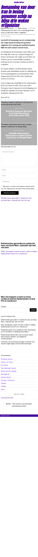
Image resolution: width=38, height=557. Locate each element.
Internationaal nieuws (7, 28)
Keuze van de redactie (8, 371)
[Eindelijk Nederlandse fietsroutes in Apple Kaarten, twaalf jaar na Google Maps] (19, 134)
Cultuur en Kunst (7, 362)
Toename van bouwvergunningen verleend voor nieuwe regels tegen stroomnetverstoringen (18, 343)
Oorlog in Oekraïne (7, 380)
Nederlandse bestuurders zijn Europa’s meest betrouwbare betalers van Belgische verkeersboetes (17, 337)
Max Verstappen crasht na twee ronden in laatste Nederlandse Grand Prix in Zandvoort (18, 299)
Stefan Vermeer (22, 28)
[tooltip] (2, 100)
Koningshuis (5, 374)
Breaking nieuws (6, 359)
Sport (3, 389)
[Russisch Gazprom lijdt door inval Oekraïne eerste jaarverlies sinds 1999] (19, 112)
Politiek (3, 386)
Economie (4, 365)
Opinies (3, 383)
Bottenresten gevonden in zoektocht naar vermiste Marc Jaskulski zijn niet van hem (18, 245)
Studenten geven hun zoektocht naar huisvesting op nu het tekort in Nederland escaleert (18, 331)
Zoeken (3, 307)
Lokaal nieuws (6, 377)
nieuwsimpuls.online (7, 397)
